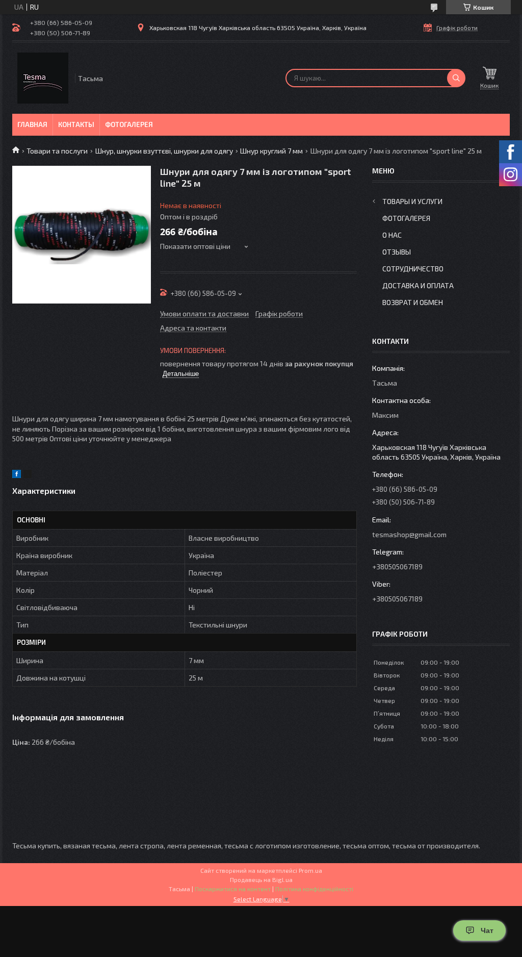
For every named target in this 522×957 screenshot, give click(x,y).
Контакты (76, 124)
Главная (32, 124)
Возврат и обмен (412, 302)
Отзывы (396, 251)
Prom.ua (310, 870)
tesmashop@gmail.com (409, 534)
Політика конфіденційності (314, 888)
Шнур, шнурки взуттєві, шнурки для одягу (164, 150)
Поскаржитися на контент (233, 888)
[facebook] (16, 475)
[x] (27, 475)
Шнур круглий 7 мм (271, 150)
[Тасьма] (42, 78)
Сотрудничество (412, 268)
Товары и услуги (412, 201)
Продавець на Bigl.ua (261, 879)
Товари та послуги (57, 150)
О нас (392, 235)
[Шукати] (456, 78)
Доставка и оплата (418, 285)
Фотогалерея (129, 124)
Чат (487, 930)
